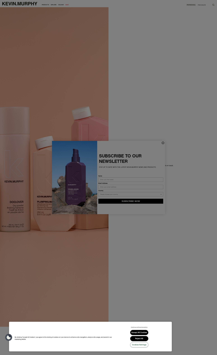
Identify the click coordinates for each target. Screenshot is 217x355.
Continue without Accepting (139, 327)
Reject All (139, 339)
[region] (90, 336)
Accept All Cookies (139, 332)
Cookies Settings (139, 345)
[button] (8, 337)
